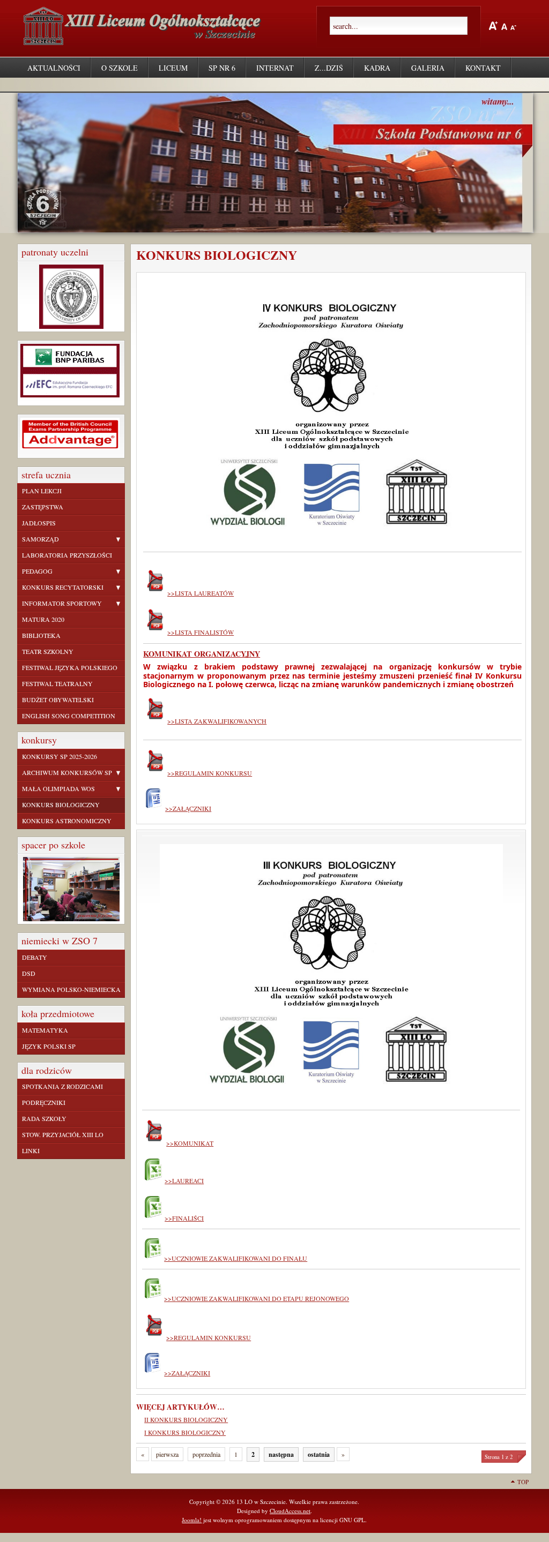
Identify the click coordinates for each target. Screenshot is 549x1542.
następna (281, 1454)
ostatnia (319, 1454)
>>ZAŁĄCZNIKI (188, 808)
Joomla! (192, 1520)
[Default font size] (504, 25)
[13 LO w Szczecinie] (144, 40)
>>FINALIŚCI (184, 1218)
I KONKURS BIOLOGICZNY (185, 1432)
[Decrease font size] (513, 25)
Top (523, 1482)
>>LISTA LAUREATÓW (200, 593)
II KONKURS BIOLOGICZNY (186, 1419)
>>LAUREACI (184, 1180)
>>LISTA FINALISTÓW (200, 632)
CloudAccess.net (290, 1511)
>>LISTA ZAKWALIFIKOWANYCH (216, 721)
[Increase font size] (493, 25)
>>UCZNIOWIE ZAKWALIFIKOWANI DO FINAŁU (235, 1258)
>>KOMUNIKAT (189, 1143)
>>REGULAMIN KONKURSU (209, 773)
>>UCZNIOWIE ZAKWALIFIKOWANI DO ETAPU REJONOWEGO (256, 1298)
